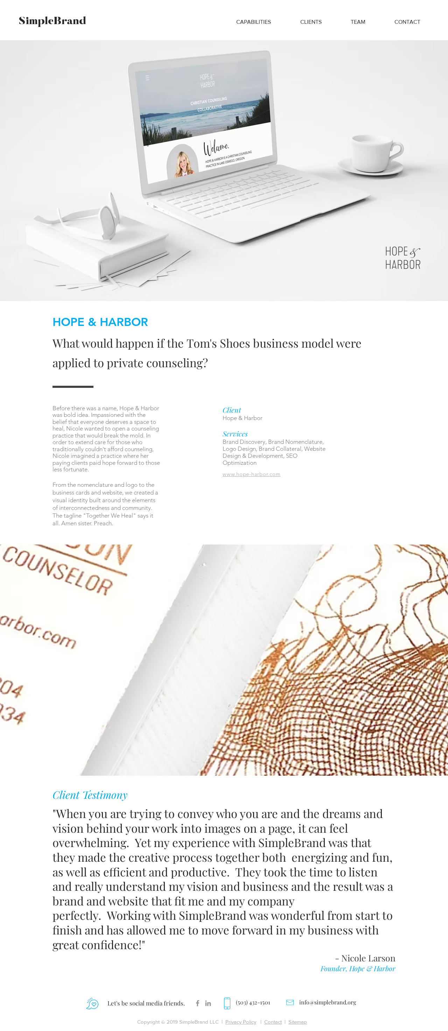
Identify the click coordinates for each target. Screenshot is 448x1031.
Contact (273, 1022)
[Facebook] (198, 1003)
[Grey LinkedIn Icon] (208, 1003)
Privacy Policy (240, 1022)
